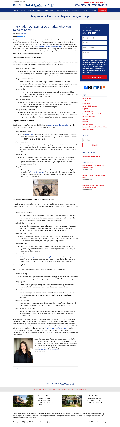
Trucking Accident (88, 111)
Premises (85, 119)
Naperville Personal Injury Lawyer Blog (33, 4)
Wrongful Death (87, 124)
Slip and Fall (86, 122)
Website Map (66, 389)
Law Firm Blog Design (98, 422)
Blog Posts (82, 389)
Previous (16, 369)
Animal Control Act (37, 172)
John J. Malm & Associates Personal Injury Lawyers (39, 422)
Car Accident (86, 101)
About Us (31, 10)
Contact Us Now (94, 77)
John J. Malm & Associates (56, 328)
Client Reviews (76, 10)
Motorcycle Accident (89, 116)
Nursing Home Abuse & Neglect (92, 114)
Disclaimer (48, 389)
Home (16, 10)
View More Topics (88, 129)
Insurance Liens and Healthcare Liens (94, 127)
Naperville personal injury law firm (49, 46)
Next (29, 369)
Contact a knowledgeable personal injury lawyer (37, 257)
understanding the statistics (57, 125)
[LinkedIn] (95, 87)
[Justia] (99, 87)
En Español (93, 10)
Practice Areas (49, 10)
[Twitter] (90, 87)
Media (85, 10)
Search (95, 145)
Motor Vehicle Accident (89, 106)
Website (22, 10)
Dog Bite (41, 349)
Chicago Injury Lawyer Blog (91, 156)
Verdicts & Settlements (63, 10)
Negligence (46, 349)
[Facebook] (86, 87)
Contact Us (102, 10)
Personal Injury (55, 349)
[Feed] (103, 87)
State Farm (29, 135)
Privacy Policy (57, 389)
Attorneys (39, 10)
